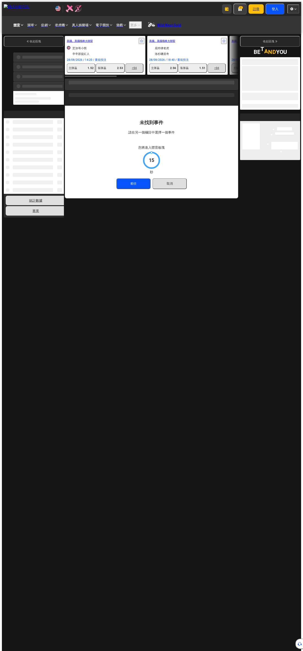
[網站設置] (293, 8)
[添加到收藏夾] (141, 41)
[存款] (227, 9)
